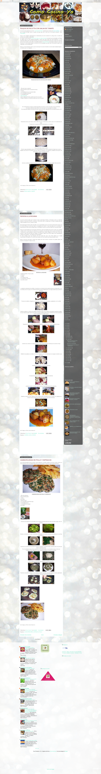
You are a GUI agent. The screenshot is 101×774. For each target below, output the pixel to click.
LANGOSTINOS (68, 188)
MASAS (66, 208)
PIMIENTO (67, 254)
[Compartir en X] (48, 189)
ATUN (66, 78)
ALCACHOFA (67, 58)
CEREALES (67, 119)
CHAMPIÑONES (68, 123)
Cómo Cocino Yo (69, 29)
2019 (67, 326)
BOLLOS (66, 95)
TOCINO (66, 304)
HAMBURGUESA (68, 173)
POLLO (40, 631)
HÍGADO (66, 178)
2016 (67, 330)
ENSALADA (67, 147)
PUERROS (67, 266)
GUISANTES (67, 169)
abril (68, 355)
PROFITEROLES (68, 264)
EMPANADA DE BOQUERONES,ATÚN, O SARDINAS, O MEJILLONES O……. (75, 417)
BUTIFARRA (67, 101)
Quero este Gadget (50, 769)
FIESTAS (66, 156)
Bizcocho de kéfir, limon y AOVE (31, 740)
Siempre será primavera (25, 677)
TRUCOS (66, 312)
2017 (67, 328)
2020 (67, 325)
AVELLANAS (67, 80)
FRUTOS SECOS (68, 160)
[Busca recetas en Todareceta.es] (45, 668)
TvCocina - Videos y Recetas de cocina (69, 651)
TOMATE (33, 191)
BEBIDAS (66, 86)
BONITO (66, 99)
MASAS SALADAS (68, 210)
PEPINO (66, 249)
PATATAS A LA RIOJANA (28, 216)
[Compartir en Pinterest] (51, 189)
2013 (67, 334)
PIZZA (66, 258)
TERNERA (67, 303)
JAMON (66, 184)
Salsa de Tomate (46, 41)
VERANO (66, 314)
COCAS (66, 130)
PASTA (25, 191)
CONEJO (66, 136)
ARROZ (66, 73)
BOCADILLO (67, 93)
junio (68, 352)
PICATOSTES (67, 253)
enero (68, 360)
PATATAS (34, 435)
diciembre (69, 336)
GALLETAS (67, 162)
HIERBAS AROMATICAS (69, 177)
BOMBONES (67, 97)
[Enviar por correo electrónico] (46, 189)
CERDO (66, 117)
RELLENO (67, 275)
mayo (68, 354)
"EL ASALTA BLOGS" (38, 30)
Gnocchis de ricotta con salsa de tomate (39, 38)
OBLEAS (66, 236)
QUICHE (66, 273)
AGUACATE (67, 56)
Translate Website (68, 36)
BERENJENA (67, 90)
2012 (67, 362)
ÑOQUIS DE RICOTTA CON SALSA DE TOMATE (37, 28)
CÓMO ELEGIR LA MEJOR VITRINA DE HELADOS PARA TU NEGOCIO (31, 690)
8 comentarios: (41, 630)
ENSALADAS (67, 149)
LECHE (66, 191)
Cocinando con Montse (25, 730)
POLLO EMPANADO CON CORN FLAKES (74, 421)
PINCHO (66, 256)
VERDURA (67, 316)
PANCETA (67, 240)
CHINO (66, 125)
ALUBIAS (66, 67)
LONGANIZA (67, 201)
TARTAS (66, 301)
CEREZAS (67, 121)
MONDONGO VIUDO (74, 409)
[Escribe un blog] (47, 189)
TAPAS (66, 299)
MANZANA (67, 203)
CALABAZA (67, 108)
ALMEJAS (67, 64)
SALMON (66, 280)
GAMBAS (66, 164)
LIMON (66, 199)
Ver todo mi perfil (68, 30)
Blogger (66, 751)
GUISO (30, 435)
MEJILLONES (67, 214)
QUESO (29, 191)
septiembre (69, 347)
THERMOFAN (23, 657)
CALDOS (66, 112)
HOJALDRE (67, 180)
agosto (68, 349)
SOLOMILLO (67, 295)
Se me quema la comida (25, 646)
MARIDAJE (67, 204)
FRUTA (66, 158)
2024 (67, 323)
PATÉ (66, 247)
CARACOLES (67, 114)
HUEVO (66, 182)
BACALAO (67, 82)
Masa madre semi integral (30, 658)
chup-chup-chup (23, 719)
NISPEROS (67, 234)
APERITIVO (67, 71)
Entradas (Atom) (44, 639)
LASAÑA (66, 190)
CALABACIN (67, 106)
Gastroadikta (22, 33)
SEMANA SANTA (68, 286)
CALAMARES (67, 110)
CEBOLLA (67, 115)
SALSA (66, 282)
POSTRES (67, 262)
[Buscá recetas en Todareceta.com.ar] (66, 655)
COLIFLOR (67, 134)
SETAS (66, 290)
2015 (67, 331)
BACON (66, 84)
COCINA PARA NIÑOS (28, 631)
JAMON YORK (67, 186)
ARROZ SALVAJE (68, 75)
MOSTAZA (67, 225)
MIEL (66, 219)
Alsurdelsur (22, 739)
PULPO (66, 267)
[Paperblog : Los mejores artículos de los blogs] (65, 648)
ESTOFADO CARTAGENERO (75, 404)
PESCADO (67, 251)
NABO (66, 227)
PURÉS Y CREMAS (68, 269)
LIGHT (66, 197)
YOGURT (66, 319)
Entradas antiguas (58, 634)
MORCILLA (67, 223)
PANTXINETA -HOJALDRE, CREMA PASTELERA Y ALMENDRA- (75, 393)
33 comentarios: (41, 189)
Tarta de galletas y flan (29, 731)
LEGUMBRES (67, 195)
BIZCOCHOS (67, 91)
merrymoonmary (53, 751)
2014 (67, 333)
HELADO (66, 175)
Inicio (42, 634)
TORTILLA (67, 310)
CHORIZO (26, 435)
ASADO (66, 77)
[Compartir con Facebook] (49, 189)
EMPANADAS (67, 145)
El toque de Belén (24, 708)
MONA (66, 221)
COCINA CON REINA (24, 688)
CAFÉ (66, 104)
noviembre (69, 337)
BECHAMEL (67, 88)
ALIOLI (66, 62)
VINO (66, 317)
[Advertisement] (41, 202)
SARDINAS (67, 284)
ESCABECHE (67, 151)
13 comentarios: (41, 433)
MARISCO (67, 206)
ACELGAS (67, 54)
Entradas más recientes (25, 634)
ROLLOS (66, 277)
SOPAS (66, 297)
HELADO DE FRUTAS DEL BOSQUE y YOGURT (75, 399)
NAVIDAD (66, 232)
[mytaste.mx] (65, 644)
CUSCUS (66, 141)
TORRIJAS (67, 308)
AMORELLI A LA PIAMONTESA (75, 426)
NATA (66, 230)
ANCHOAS (67, 69)
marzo (68, 357)
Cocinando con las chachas (26, 667)
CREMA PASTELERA (69, 138)
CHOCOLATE (67, 127)
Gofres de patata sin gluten (30, 699)
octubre (68, 339)
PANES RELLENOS (68, 241)
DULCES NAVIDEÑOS (69, 143)
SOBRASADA (67, 293)
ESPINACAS (36, 631)
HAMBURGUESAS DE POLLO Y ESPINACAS (35, 460)
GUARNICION (67, 167)
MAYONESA (67, 212)
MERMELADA (67, 217)
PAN (66, 238)
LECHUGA (67, 193)
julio (68, 351)
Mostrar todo (37, 748)
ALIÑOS (66, 60)
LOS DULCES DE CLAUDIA (26, 698)
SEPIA (66, 288)
